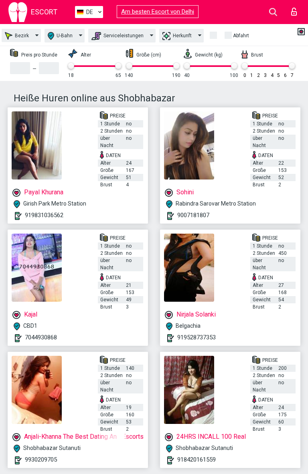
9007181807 (193, 215)
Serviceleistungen (123, 35)
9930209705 (41, 459)
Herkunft (182, 35)
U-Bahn (64, 35)
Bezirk (21, 35)
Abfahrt (241, 35)
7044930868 (41, 337)
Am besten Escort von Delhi (157, 11)
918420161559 (196, 459)
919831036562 (44, 215)
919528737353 (196, 337)
